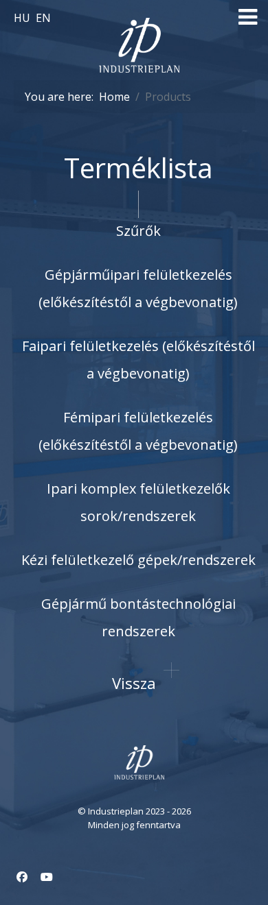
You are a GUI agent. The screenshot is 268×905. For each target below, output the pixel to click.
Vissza (134, 683)
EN (43, 17)
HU (23, 17)
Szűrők (138, 230)
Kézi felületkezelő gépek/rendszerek (138, 560)
